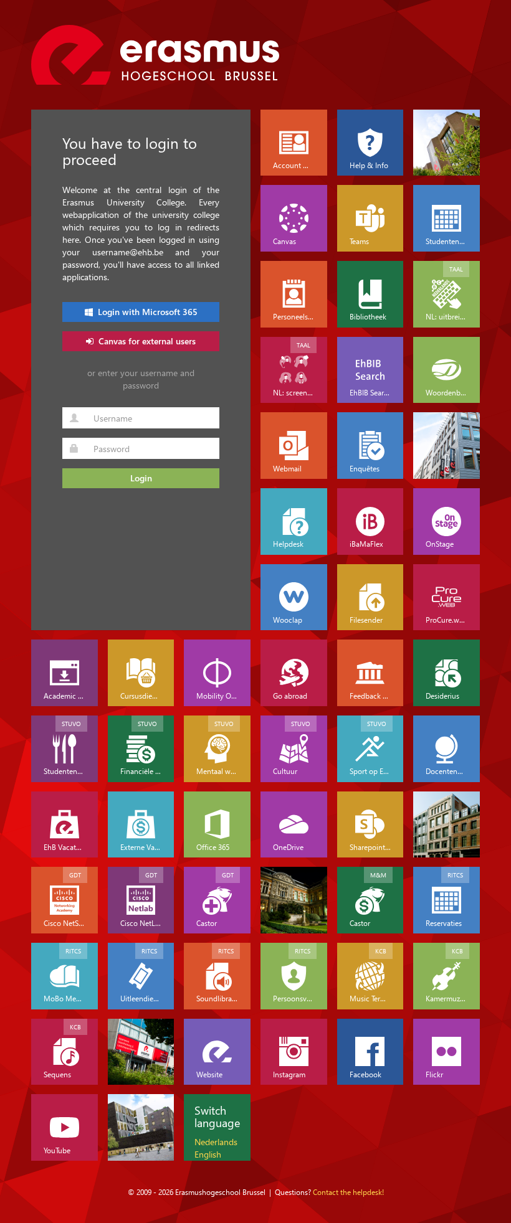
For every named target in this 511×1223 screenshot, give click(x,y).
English (207, 1154)
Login (141, 478)
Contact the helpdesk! (348, 1192)
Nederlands (215, 1142)
